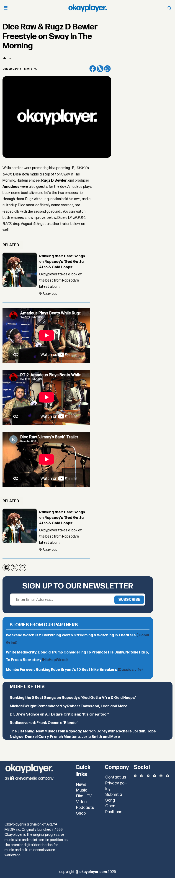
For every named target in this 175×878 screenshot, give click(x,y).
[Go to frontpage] (87, 8)
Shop (81, 813)
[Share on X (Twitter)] (100, 68)
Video (81, 802)
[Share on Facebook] (92, 68)
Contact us (115, 777)
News (81, 784)
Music (81, 790)
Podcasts (85, 807)
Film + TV (84, 796)
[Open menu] (6, 8)
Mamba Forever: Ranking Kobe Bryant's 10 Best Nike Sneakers (74, 670)
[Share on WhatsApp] (107, 68)
